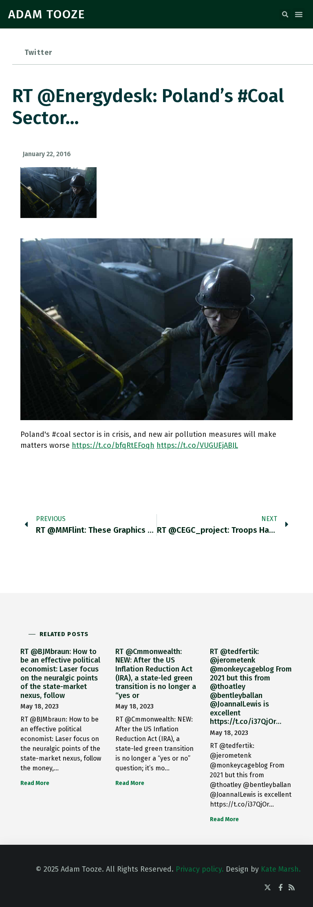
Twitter (38, 52)
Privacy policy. (200, 869)
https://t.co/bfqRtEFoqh (113, 445)
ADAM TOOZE (46, 14)
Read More (34, 783)
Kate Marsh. (281, 869)
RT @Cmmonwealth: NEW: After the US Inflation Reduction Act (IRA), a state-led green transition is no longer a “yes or (155, 673)
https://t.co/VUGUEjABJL (197, 445)
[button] (285, 14)
